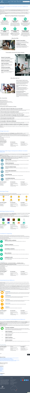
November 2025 (2, 367)
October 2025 (1, 368)
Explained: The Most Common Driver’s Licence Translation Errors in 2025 (8, 360)
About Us (9, 1)
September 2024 (2, 371)
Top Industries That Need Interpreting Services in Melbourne (6, 359)
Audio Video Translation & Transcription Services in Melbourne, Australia (14, 7)
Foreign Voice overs (4, 131)
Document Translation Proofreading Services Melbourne (12, 319)
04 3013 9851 (12, 384)
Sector (12, 1)
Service (15, 1)
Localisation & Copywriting (6, 233)
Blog (21, 1)
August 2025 (1, 369)
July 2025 (1, 370)
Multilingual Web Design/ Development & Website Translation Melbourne (14, 151)
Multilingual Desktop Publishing (7, 211)
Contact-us (18, 1)
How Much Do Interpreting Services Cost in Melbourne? (6, 358)
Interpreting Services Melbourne (7, 280)
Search (1, 353)
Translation (1, 374)
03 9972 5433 (12, 381)
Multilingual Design (4, 191)
